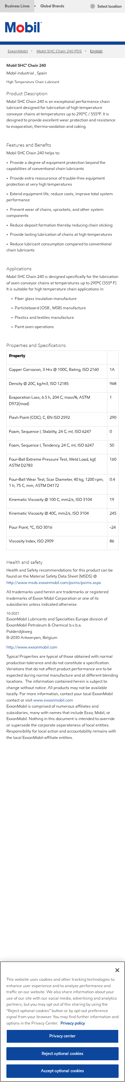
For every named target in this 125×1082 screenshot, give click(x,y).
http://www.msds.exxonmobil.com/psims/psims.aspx (53, 583)
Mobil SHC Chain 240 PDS (59, 51)
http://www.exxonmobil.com (31, 647)
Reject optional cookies (63, 1053)
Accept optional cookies (62, 1071)
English (96, 51)
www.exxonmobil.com (53, 700)
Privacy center (62, 1036)
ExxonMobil (18, 51)
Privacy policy (73, 1023)
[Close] (117, 970)
